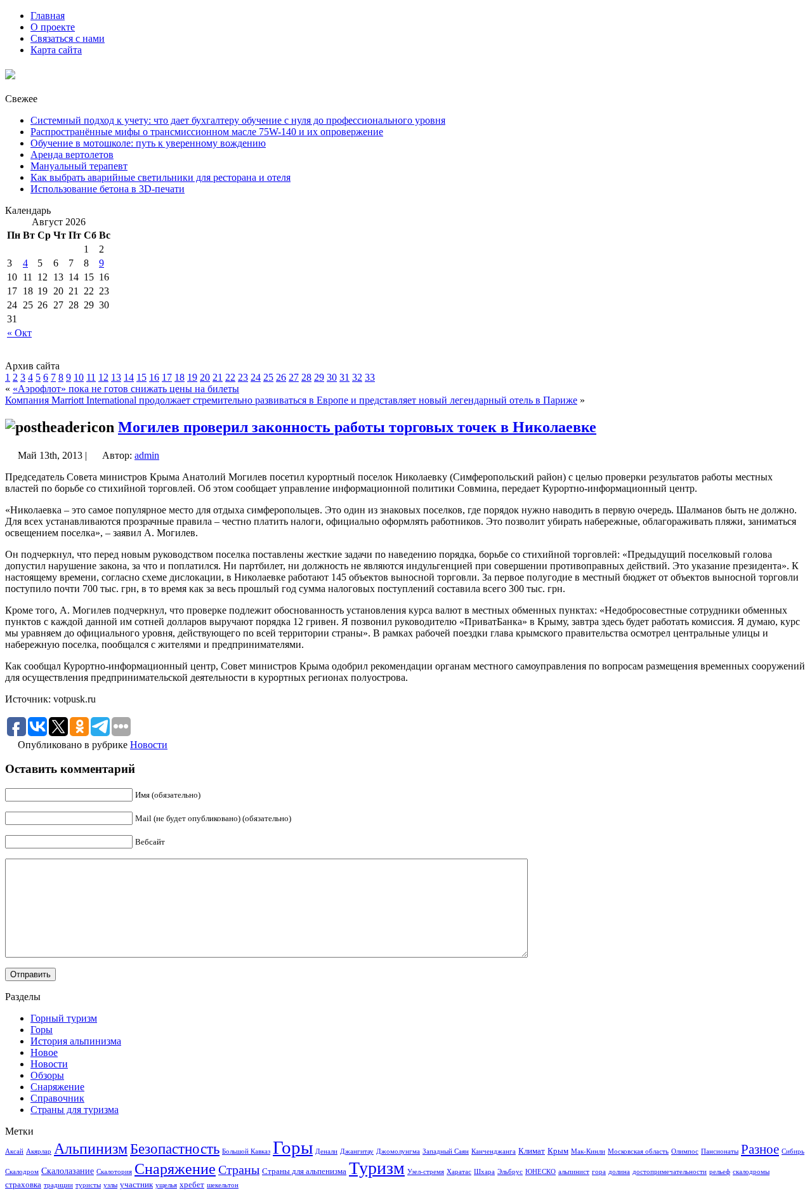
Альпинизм (91, 1148)
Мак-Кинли (588, 1151)
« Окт (19, 332)
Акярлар (38, 1151)
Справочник (57, 1098)
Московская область (638, 1151)
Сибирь (793, 1151)
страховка (23, 1184)
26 (281, 377)
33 (370, 377)
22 (230, 377)
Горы (41, 1029)
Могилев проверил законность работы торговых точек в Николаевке (357, 427)
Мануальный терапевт (79, 166)
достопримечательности (669, 1171)
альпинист (573, 1171)
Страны (238, 1170)
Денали (326, 1151)
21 (218, 377)
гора (599, 1171)
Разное (760, 1149)
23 (243, 377)
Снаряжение (57, 1086)
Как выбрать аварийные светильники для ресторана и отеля (160, 177)
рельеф (719, 1171)
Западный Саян (445, 1151)
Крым (557, 1151)
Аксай (14, 1151)
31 (344, 377)
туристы (88, 1185)
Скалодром (22, 1171)
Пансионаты (719, 1151)
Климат (531, 1151)
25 (268, 377)
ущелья (166, 1185)
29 (319, 377)
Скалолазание (67, 1171)
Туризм (377, 1168)
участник (136, 1184)
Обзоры (47, 1075)
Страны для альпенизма (304, 1171)
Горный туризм (63, 1018)
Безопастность (174, 1148)
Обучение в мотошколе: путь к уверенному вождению (148, 143)
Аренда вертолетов (72, 154)
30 (332, 377)
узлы (110, 1185)
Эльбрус (510, 1171)
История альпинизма (75, 1041)
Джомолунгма (398, 1151)
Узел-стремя (425, 1171)
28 (306, 377)
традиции (58, 1185)
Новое (44, 1052)
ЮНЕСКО (540, 1171)
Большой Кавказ (246, 1151)
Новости (148, 744)
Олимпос (684, 1151)
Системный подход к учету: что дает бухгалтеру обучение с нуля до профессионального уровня (237, 120)
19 (192, 377)
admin (146, 455)
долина (619, 1171)
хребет (192, 1184)
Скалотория (114, 1171)
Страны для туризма (74, 1109)
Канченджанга (493, 1151)
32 (357, 377)
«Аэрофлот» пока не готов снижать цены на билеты (126, 388)
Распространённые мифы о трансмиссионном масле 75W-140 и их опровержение (206, 131)
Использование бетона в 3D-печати (107, 188)
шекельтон (223, 1185)
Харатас (459, 1171)
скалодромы (751, 1171)
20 (205, 377)
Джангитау (357, 1151)
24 (256, 377)
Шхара (484, 1171)
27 (294, 377)
